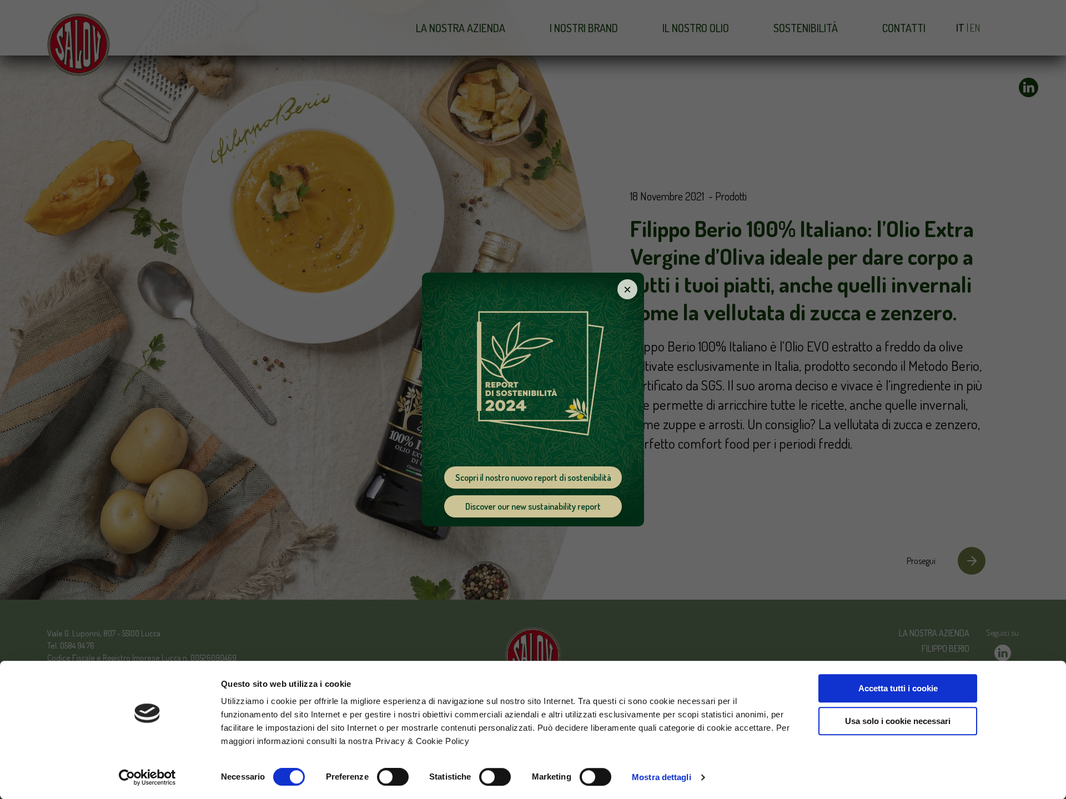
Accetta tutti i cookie (898, 688)
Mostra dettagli (661, 777)
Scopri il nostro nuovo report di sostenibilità (533, 477)
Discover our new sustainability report (533, 506)
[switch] (393, 777)
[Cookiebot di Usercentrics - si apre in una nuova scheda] (147, 777)
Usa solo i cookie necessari (898, 721)
